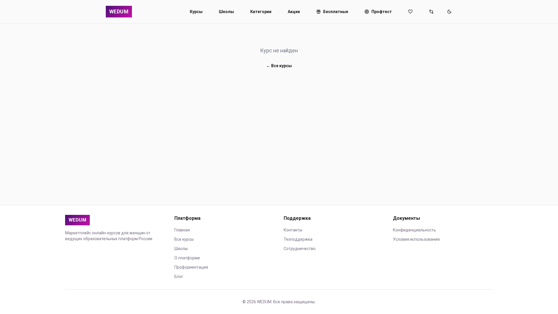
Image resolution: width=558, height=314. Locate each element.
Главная (182, 230)
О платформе (187, 258)
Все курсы (184, 239)
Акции (294, 11)
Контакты (293, 230)
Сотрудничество (300, 248)
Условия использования (416, 239)
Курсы (196, 11)
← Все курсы (279, 65)
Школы (226, 11)
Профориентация (191, 267)
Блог (178, 276)
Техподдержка (298, 239)
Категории (260, 11)
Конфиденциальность (414, 230)
